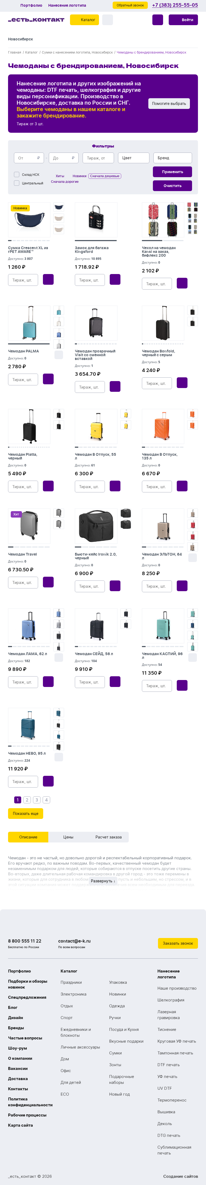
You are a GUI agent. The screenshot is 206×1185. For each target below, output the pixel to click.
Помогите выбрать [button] (169, 103)
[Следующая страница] (55, 800)
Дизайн (15, 1017)
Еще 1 (58, 355)
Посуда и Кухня (124, 1029)
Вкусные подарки (126, 1041)
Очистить (173, 185)
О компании (20, 1058)
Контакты (18, 1088)
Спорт (67, 1017)
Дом (65, 1058)
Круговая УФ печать (176, 1041)
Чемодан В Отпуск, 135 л (160, 456)
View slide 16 (178, 343)
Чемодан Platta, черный (22, 456)
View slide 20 (49, 447)
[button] (183, 19)
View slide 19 (46, 447)
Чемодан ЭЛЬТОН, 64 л (162, 556)
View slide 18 (182, 343)
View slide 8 (39, 240)
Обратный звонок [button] (130, 5)
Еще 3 (58, 657)
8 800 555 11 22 (24, 941)
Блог (12, 1007)
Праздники (71, 982)
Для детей (71, 1082)
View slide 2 (14, 240)
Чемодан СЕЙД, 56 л (94, 653)
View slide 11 (104, 343)
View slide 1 (10, 240)
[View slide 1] (96, 221)
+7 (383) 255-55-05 (175, 5)
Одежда (117, 1005)
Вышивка (166, 1111)
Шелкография (170, 999)
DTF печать (168, 1064)
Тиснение (166, 1029)
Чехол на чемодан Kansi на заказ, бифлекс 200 (159, 251)
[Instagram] (181, 927)
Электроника (73, 994)
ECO (65, 1094)
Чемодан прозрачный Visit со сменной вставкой (95, 355)
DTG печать (168, 1135)
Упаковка (118, 982)
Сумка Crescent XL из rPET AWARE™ (28, 249)
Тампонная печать (175, 1052)
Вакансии (18, 1068)
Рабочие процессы (27, 1115)
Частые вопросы (25, 1037)
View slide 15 (116, 343)
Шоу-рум (17, 1048)
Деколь (164, 1123)
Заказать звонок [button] (178, 943)
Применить (172, 171)
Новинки (117, 994)
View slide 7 (35, 240)
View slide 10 (48, 240)
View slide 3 (18, 240)
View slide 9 (44, 240)
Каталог (69, 971)
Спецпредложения (27, 997)
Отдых (67, 1005)
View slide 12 (107, 343)
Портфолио (31, 5)
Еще (192, 557)
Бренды (16, 1027)
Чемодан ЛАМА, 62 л (27, 653)
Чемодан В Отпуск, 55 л (95, 456)
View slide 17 (180, 343)
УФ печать (167, 1076)
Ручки (115, 1017)
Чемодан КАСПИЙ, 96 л (162, 655)
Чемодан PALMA (23, 351)
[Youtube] (192, 927)
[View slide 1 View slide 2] (163, 221)
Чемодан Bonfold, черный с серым (158, 353)
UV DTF (164, 1088)
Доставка (18, 1078)
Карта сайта (20, 1125)
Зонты (115, 1064)
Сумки (115, 1052)
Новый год (119, 1094)
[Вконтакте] (171, 927)
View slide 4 (22, 240)
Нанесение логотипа (67, 5)
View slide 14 (113, 343)
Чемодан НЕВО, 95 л (27, 753)
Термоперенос (171, 1100)
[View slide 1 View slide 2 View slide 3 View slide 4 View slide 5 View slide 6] (96, 527)
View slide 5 (26, 240)
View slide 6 (31, 240)
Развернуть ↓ (103, 881)
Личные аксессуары (80, 1047)
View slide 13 (110, 343)
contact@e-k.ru (74, 941)
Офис (66, 1070)
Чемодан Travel (22, 554)
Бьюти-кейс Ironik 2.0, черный (96, 556)
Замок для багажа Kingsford (92, 249)
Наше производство (177, 988)
